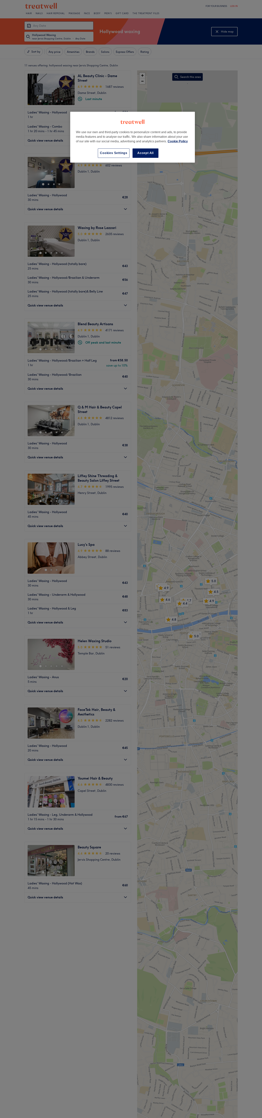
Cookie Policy (178, 141)
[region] (132, 137)
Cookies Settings (113, 153)
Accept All (145, 153)
